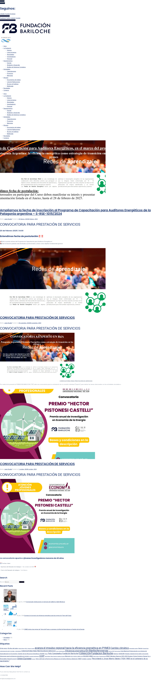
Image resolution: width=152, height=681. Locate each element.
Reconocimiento (102, 656)
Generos (115, 654)
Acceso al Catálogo (12, 84)
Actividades (7, 69)
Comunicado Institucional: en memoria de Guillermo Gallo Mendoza (45, 602)
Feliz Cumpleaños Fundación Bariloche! (63, 654)
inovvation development (34, 656)
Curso (57, 651)
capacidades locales (133, 648)
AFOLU (26, 648)
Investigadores (11, 56)
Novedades (7, 88)
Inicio (5, 46)
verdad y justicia (86, 659)
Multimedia (10, 86)
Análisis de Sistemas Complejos (16, 67)
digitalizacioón (62, 651)
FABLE (46, 653)
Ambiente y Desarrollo (13, 65)
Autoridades (10, 54)
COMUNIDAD (18, 651)
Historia (9, 50)
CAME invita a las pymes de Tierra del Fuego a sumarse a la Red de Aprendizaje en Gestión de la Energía (54, 629)
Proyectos (10, 73)
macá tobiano (47, 656)
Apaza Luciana (31, 648)
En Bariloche (93, 650)
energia (104, 650)
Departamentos (8, 61)
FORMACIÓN (85, 653)
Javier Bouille (8, 219)
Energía (9, 63)
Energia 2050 (111, 651)
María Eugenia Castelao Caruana (58, 656)
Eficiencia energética (75, 651)
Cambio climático (120, 648)
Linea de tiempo (11, 52)
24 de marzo (3, 648)
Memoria (67, 656)
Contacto (6, 90)
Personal (9, 59)
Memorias (10, 75)
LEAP (41, 656)
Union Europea (24, 658)
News (5, 639)
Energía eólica (117, 651)
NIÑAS (91, 656)
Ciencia (140, 648)
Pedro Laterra (96, 656)
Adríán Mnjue (21, 648)
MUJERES (86, 656)
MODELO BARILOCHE (78, 656)
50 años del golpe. (13, 648)
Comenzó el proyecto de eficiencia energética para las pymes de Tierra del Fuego (47, 615)
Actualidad (7, 637)
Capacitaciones (11, 71)
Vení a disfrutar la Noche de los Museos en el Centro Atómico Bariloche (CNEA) (59, 659)
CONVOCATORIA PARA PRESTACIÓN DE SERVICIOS (37, 317)
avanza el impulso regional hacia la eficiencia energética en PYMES (72, 647)
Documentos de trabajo (14, 80)
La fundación (7, 48)
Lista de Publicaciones (13, 82)
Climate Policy (146, 648)
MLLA (72, 656)
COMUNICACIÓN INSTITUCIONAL (7, 651)
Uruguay (33, 659)
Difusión (6, 77)
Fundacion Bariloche (102, 653)
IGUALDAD (122, 654)
